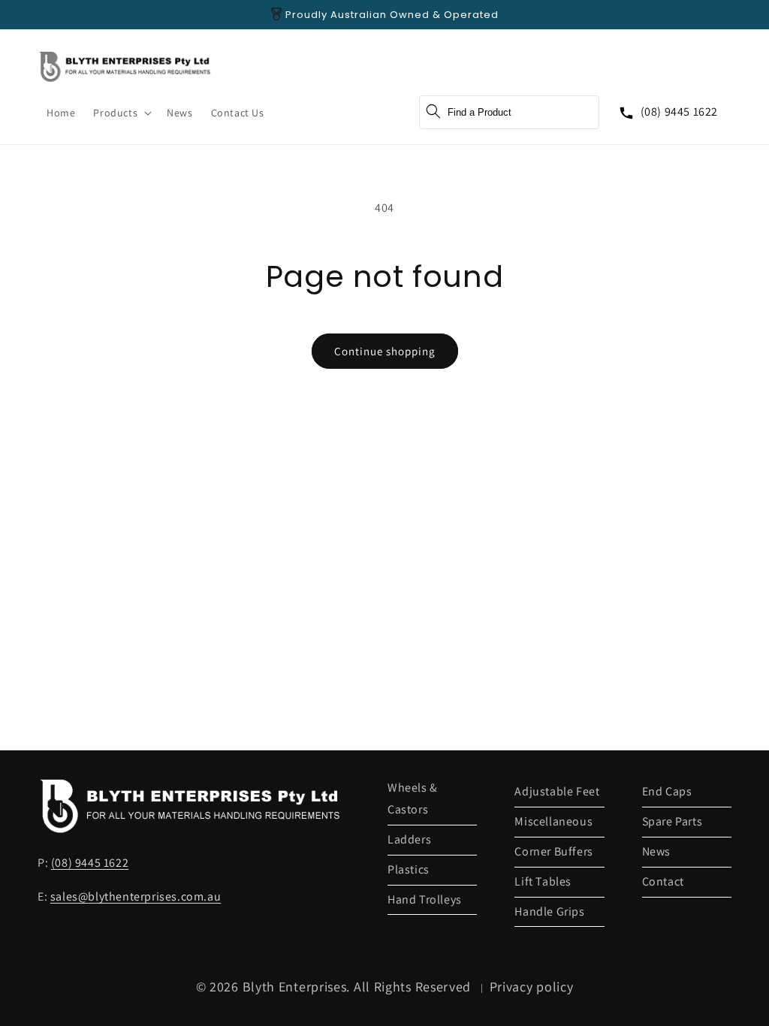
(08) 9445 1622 (679, 111)
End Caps (667, 791)
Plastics (409, 869)
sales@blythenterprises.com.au (135, 896)
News (656, 851)
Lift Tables (542, 881)
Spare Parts (672, 821)
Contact (663, 881)
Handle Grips (549, 911)
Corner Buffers (553, 851)
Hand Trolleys (425, 899)
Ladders (409, 839)
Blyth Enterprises (295, 986)
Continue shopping (385, 351)
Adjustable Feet (556, 791)
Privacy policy (532, 986)
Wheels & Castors (413, 798)
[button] (121, 112)
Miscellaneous (553, 821)
